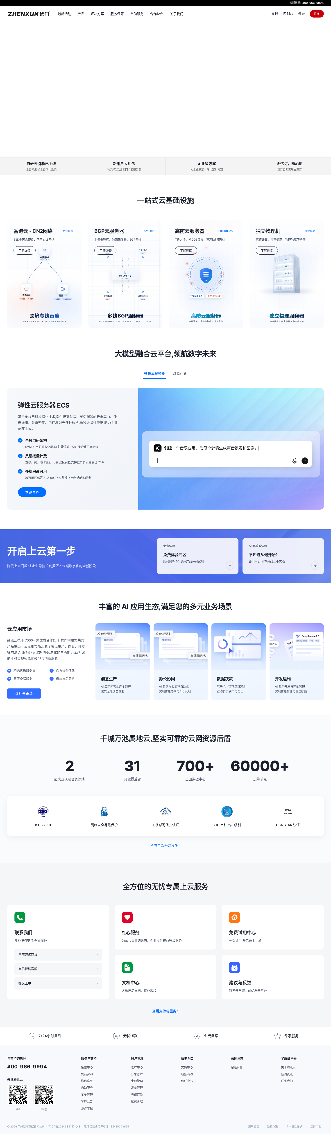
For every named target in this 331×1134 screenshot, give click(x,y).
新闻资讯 (287, 1074)
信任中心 (187, 1081)
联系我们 (287, 1081)
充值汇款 (137, 1094)
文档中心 (187, 1067)
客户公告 (87, 1101)
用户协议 (253, 1126)
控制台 (288, 13)
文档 (274, 13)
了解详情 (24, 250)
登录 (301, 13)
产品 (80, 14)
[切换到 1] (167, 152)
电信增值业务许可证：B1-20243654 (106, 1126)
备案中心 (87, 1067)
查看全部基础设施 (166, 845)
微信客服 (87, 1081)
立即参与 (23, 110)
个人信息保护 (294, 1126)
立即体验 (32, 492)
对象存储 (180, 373)
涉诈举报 (87, 1108)
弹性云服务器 (154, 373)
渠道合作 (237, 1067)
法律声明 (315, 1126)
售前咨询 (87, 1074)
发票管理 (137, 1087)
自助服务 (87, 1087)
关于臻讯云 (288, 1067)
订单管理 (137, 1074)
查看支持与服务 (165, 1011)
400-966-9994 (313, 2)
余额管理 (137, 1081)
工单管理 (87, 1094)
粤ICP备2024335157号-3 (64, 1126)
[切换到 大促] (161, 152)
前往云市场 (24, 694)
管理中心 (137, 1067)
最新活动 (187, 1074)
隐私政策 (272, 1126)
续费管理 (137, 1101)
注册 (317, 14)
